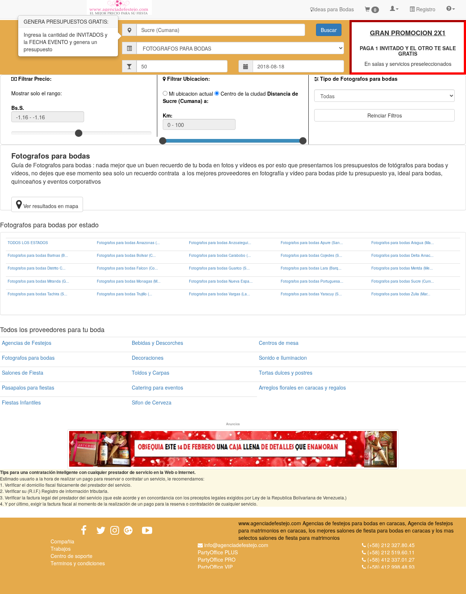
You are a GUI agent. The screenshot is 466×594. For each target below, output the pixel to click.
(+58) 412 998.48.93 (391, 566)
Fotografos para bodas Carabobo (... (220, 255)
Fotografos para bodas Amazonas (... (128, 242)
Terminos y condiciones (78, 563)
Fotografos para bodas (28, 357)
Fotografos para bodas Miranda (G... (38, 281)
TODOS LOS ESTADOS (28, 242)
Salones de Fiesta (22, 372)
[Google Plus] (128, 530)
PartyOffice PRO (217, 559)
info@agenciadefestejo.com (236, 545)
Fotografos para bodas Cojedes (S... (311, 255)
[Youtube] (147, 530)
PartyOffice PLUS (218, 552)
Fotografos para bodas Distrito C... (37, 268)
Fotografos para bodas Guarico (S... (219, 268)
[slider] (78, 133)
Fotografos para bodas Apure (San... (312, 242)
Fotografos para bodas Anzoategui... (220, 242)
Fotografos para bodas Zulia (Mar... (400, 293)
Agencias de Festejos (26, 342)
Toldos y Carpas (150, 372)
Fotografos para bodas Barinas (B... (38, 255)
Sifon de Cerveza (151, 402)
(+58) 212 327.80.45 (391, 545)
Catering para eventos (157, 387)
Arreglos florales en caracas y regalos (302, 387)
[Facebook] (83, 530)
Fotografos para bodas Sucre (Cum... (402, 281)
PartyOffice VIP (215, 566)
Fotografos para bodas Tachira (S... (37, 293)
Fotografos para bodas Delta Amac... (402, 255)
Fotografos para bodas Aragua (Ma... (402, 242)
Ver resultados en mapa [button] (50, 206)
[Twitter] (100, 530)
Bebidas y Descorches (157, 342)
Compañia (62, 541)
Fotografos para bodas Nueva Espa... (221, 281)
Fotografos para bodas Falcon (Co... (127, 268)
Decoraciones (147, 357)
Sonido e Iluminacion (283, 357)
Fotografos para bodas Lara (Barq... (311, 268)
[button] (394, 8)
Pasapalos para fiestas (28, 387)
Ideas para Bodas (333, 9)
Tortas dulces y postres (285, 372)
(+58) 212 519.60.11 (391, 552)
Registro (425, 9)
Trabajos (61, 548)
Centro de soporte (71, 555)
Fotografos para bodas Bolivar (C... (126, 255)
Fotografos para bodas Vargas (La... (219, 293)
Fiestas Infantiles (21, 402)
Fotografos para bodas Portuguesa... (312, 281)
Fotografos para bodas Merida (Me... (402, 268)
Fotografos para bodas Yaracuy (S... (311, 293)
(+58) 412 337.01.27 (391, 559)
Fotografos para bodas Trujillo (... (124, 293)
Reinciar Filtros (384, 115)
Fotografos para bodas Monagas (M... (129, 281)
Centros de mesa (279, 342)
